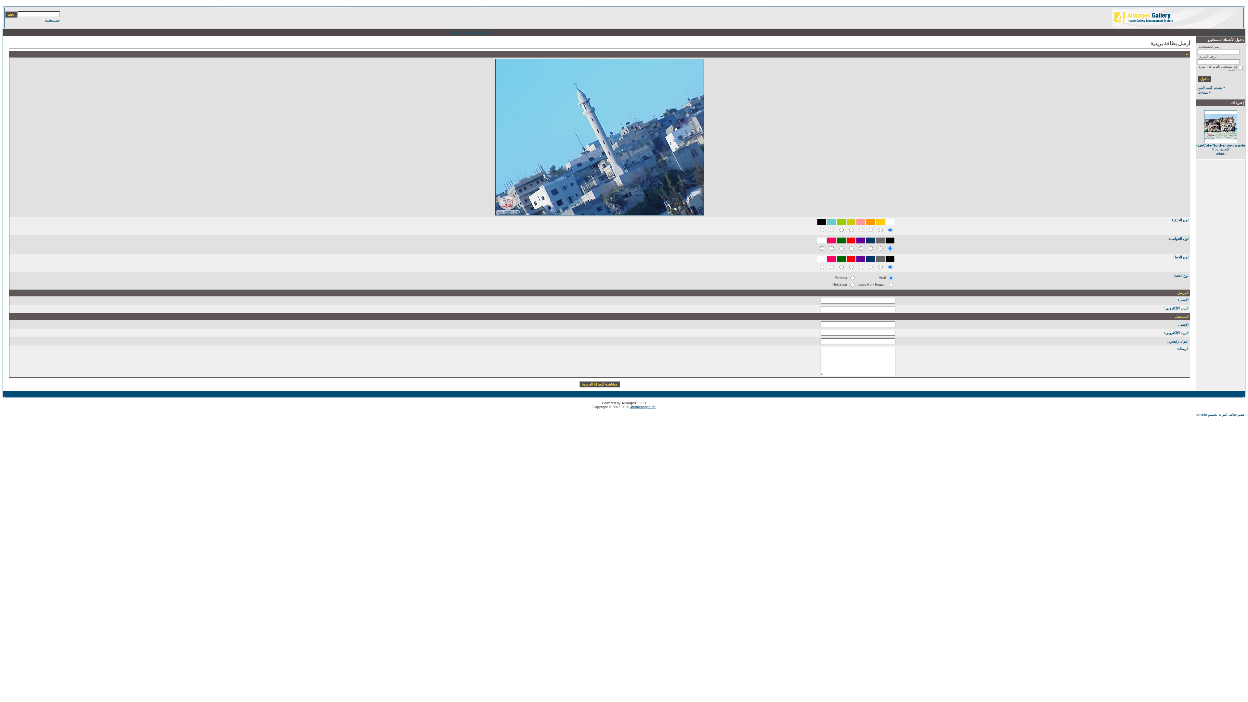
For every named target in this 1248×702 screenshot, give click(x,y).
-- (1211, 32)
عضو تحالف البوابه (1231, 414)
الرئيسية (1237, 32)
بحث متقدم (52, 20)
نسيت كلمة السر (1210, 87)
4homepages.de (643, 407)
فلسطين (1222, 32)
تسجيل (1203, 92)
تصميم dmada (1206, 414)
